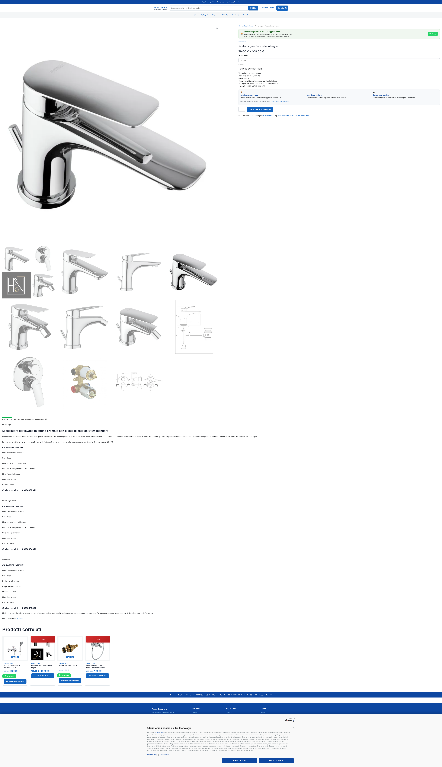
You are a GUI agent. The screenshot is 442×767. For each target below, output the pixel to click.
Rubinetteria (248, 26)
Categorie (205, 15)
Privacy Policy (152, 755)
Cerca (253, 8)
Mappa (261, 695)
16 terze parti (159, 732)
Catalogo (195, 712)
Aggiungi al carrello (260, 109)
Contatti (246, 15)
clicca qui (21, 618)
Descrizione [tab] (7, 419)
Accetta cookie (276, 760)
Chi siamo (235, 15)
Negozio (215, 15)
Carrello (282, 8)
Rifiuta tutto (239, 760)
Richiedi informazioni (15, 681)
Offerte (225, 15)
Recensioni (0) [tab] (41, 419)
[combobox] (208, 8)
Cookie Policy (164, 755)
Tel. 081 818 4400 (267, 8)
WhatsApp (432, 34)
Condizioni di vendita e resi (280, 101)
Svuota (241, 64)
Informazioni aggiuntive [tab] (23, 419)
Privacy (262, 712)
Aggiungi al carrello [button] (97, 676)
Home (195, 15)
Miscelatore (243, 56)
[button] (294, 727)
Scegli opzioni (42, 676)
